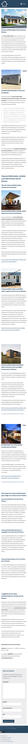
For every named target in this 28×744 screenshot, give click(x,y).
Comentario (6, 681)
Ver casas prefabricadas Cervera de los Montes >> (13, 413)
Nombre (5, 701)
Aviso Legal (4, 735)
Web (4, 714)
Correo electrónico (7, 708)
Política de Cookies (6, 739)
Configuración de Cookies (7, 741)
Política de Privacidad (6, 737)
